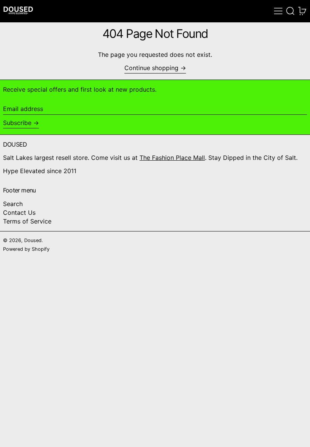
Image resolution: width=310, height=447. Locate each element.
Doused (33, 240)
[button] (290, 11)
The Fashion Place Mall (172, 157)
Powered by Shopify (26, 249)
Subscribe (17, 123)
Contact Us (19, 212)
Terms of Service (27, 221)
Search (13, 204)
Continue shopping (151, 68)
